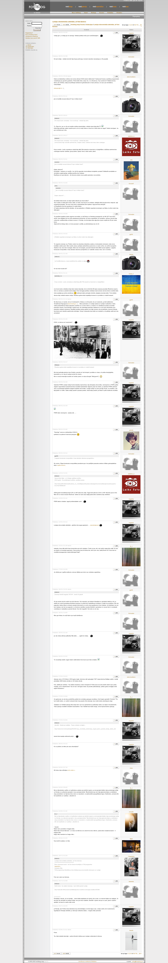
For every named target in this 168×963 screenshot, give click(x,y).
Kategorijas (31, 46)
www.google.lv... (58, 88)
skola (112, 7)
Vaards (131, 930)
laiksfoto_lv (131, 136)
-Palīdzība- (110, 12)
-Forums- (101, 12)
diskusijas (89, 24)
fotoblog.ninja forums (78, 24)
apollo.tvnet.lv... (61, 465)
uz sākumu (37, 12)
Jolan (131, 768)
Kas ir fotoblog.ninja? (31, 34)
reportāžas (98, 7)
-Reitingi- (93, 12)
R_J (131, 546)
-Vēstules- (119, 12)
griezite (131, 430)
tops (125, 7)
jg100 (131, 234)
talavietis (131, 881)
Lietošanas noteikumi (84, 961)
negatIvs (131, 33)
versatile (131, 811)
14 (141, 25)
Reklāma (94, 961)
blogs (69, 7)
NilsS (131, 838)
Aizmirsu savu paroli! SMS (32, 38)
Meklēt (29, 45)
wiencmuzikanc (131, 76)
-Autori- (86, 12)
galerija (82, 7)
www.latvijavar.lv (94, 525)
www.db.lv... (58, 866)
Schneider (131, 57)
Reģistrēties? (29, 33)
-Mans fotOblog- (76, 12)
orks (131, 160)
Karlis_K (131, 273)
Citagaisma (131, 856)
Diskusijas (30, 48)
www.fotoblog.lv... (72, 303)
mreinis (131, 96)
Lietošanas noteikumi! (31, 36)
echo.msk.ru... (72, 770)
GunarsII (131, 183)
